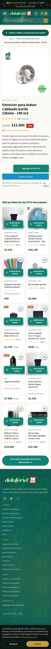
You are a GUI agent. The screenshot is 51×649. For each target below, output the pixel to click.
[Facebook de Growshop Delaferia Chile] (11, 498)
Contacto (6, 560)
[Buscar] (46, 20)
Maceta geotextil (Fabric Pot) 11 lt (11, 334)
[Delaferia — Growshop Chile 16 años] (20, 14)
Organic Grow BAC (12, 381)
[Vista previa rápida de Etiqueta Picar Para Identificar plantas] (20, 259)
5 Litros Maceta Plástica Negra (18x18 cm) (35, 384)
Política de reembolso (11, 591)
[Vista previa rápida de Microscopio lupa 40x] (44, 259)
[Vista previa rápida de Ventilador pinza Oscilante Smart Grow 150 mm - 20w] (44, 211)
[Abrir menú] (5, 13)
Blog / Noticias (8, 556)
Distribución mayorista (11, 569)
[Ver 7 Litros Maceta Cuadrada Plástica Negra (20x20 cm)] (13, 218)
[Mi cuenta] (36, 13)
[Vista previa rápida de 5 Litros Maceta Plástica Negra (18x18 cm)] (44, 357)
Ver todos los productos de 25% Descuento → (25, 461)
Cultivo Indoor (7, 521)
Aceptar (37, 644)
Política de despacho (10, 587)
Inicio (11, 38)
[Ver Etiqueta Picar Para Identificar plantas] (13, 267)
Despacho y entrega (10, 544)
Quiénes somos (8, 565)
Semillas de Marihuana (11, 509)
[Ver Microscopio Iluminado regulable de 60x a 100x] (37, 415)
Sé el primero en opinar (12, 294)
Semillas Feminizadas (10, 513)
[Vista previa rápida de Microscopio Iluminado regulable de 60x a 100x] (44, 408)
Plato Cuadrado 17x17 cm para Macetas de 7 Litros (36, 336)
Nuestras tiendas (9, 552)
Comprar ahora (25, 176)
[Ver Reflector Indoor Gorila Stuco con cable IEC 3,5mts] (13, 415)
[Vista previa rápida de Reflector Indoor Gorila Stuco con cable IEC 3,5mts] (20, 408)
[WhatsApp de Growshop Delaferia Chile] (17, 498)
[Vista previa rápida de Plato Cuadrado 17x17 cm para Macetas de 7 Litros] (44, 308)
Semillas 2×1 (7, 530)
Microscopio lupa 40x (37, 284)
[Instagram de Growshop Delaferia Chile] (4, 498)
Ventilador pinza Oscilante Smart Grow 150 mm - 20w (36, 239)
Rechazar (13, 644)
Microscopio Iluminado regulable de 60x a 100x (37, 436)
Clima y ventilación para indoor (28, 38)
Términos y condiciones (11, 578)
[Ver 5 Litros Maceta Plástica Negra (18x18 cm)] (37, 364)
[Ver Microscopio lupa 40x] (37, 267)
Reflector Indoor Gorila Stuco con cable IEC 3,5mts (11, 436)
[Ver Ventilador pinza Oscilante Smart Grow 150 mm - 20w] (37, 218)
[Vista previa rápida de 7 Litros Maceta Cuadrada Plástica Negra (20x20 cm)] (20, 211)
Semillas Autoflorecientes (12, 517)
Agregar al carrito (31, 168)
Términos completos (10, 595)
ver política (46, 184)
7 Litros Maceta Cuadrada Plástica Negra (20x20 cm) (12, 239)
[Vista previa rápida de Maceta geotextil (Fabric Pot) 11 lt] (20, 308)
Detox (4, 534)
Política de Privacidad (28, 637)
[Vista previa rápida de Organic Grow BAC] (20, 357)
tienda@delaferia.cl (10, 609)
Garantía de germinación (12, 548)
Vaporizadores (8, 526)
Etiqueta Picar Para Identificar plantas (12, 285)
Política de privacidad (11, 583)
